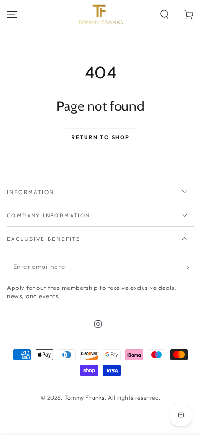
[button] (164, 14)
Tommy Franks (85, 397)
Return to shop (101, 137)
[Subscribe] (188, 267)
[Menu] (12, 14)
